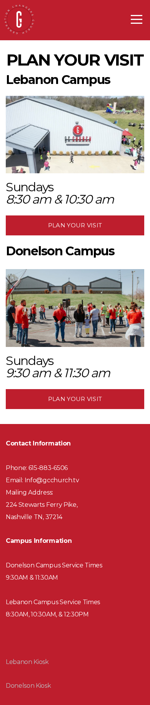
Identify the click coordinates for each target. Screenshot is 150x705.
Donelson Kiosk (28, 685)
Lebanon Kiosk (27, 662)
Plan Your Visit (75, 225)
